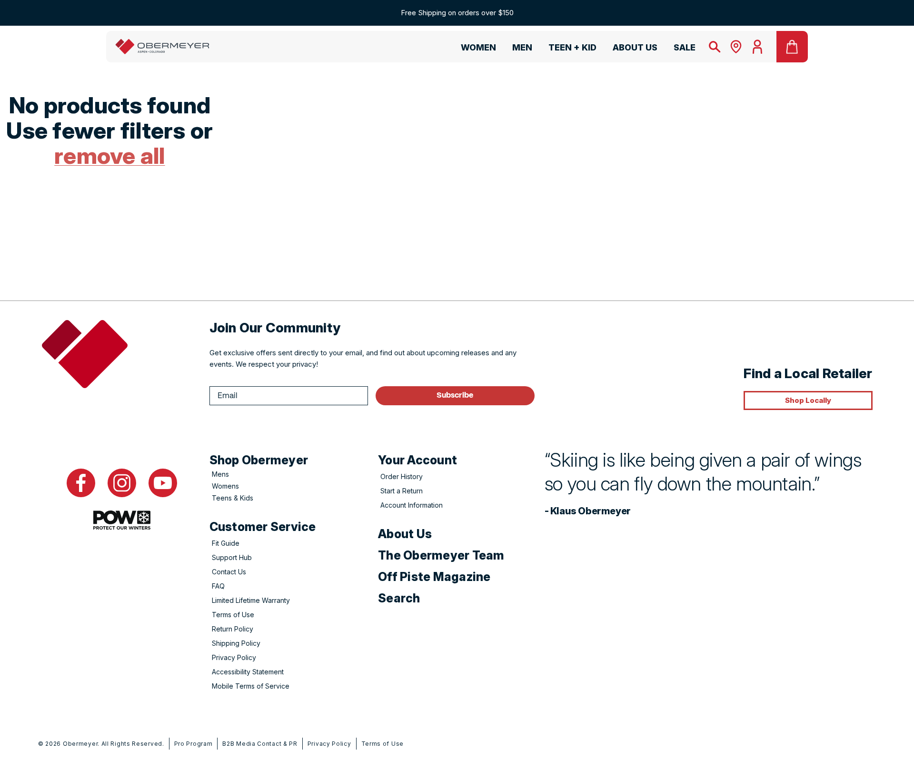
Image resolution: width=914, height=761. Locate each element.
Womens (225, 486)
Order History (401, 476)
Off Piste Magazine (434, 577)
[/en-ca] (162, 47)
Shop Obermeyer (258, 460)
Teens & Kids (232, 498)
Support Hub (232, 557)
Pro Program (193, 743)
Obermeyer (80, 743)
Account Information (411, 505)
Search (399, 598)
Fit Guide (225, 543)
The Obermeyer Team (441, 555)
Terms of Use (233, 615)
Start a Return (401, 491)
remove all (109, 155)
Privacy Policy (234, 657)
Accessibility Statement (248, 672)
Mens (220, 474)
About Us (405, 534)
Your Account (417, 460)
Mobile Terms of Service (250, 686)
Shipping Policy (236, 643)
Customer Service (262, 527)
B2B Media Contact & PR (259, 743)
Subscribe (455, 395)
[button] (474, 49)
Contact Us (229, 572)
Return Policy (232, 629)
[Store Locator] (736, 46)
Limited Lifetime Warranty (251, 600)
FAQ (218, 586)
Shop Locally (808, 400)
